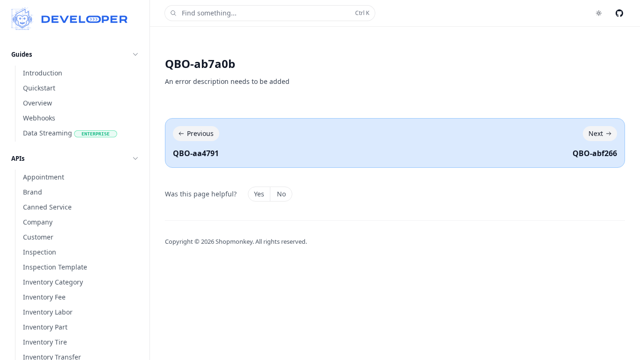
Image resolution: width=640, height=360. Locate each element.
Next (595, 133)
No (281, 193)
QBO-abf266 (595, 153)
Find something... (275, 12)
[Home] (69, 19)
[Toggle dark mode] (598, 13)
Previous (200, 133)
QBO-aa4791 (196, 153)
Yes (259, 193)
